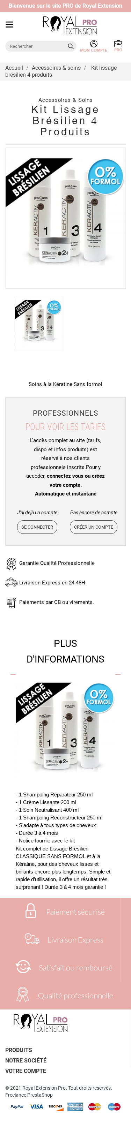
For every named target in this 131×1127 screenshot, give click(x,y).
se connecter (37, 527)
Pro (118, 50)
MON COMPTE (93, 50)
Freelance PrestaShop (29, 1095)
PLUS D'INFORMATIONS (65, 651)
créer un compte (93, 527)
